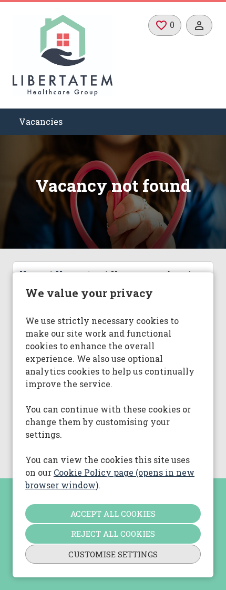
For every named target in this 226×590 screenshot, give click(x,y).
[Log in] (199, 25)
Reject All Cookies (113, 533)
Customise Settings (113, 554)
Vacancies (41, 121)
